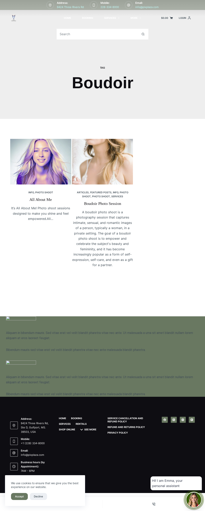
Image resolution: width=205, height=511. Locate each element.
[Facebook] (165, 420)
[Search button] (143, 34)
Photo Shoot (44, 192)
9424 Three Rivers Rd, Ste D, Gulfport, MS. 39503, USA (35, 427)
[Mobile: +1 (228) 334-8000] (14, 441)
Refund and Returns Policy (126, 427)
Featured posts (101, 192)
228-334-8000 (109, 7)
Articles (83, 192)
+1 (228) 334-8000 (33, 443)
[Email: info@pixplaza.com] (129, 5)
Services (110, 17)
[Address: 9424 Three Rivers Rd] (50, 5)
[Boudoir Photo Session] (102, 161)
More (134, 17)
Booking (87, 17)
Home (67, 17)
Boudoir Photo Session (102, 203)
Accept (19, 496)
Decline (38, 496)
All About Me (40, 199)
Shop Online (67, 429)
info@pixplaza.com (147, 7)
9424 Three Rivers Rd (70, 7)
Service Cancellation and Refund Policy (125, 420)
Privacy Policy (118, 432)
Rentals (81, 423)
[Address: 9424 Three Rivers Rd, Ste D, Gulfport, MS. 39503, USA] (14, 425)
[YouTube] (192, 420)
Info (31, 192)
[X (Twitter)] (174, 420)
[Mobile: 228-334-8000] (93, 5)
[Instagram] (183, 420)
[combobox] (97, 34)
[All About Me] (40, 161)
